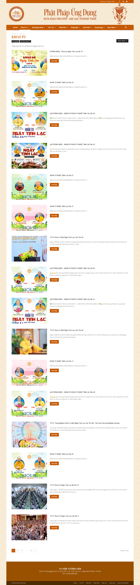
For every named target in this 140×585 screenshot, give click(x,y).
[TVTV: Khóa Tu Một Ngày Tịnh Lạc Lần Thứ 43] (29, 249)
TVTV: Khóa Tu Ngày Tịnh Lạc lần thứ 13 (64, 485)
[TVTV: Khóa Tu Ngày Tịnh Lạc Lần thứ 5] (29, 527)
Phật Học (104, 583)
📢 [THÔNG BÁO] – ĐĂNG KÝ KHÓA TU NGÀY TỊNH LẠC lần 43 (72, 268)
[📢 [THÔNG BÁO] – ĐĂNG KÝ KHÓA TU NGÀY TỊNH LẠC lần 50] (29, 125)
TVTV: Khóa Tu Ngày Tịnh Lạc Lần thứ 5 (64, 516)
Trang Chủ (15, 33)
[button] (125, 28)
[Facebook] (119, 1)
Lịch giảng (15, 41)
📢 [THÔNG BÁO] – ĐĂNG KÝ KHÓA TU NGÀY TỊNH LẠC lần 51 (72, 299)
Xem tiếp (54, 61)
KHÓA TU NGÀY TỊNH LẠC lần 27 (61, 175)
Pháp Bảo (74, 27)
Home (15, 27)
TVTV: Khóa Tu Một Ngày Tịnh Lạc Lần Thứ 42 (66, 330)
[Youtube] (126, 1)
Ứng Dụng (99, 27)
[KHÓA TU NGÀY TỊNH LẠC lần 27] (29, 187)
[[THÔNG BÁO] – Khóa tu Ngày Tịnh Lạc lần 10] (29, 63)
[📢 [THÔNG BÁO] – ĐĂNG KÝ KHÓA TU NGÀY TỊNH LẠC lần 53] (29, 156)
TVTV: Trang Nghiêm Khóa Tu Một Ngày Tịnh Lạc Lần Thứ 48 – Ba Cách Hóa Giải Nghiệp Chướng (84, 423)
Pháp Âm (62, 27)
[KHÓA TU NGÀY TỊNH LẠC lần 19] (29, 218)
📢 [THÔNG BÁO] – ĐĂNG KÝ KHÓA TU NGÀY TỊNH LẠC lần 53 (72, 144)
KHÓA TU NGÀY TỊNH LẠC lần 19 (61, 206)
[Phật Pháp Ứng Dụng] (70, 14)
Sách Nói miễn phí (122, 583)
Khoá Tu (24, 27)
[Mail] (123, 1)
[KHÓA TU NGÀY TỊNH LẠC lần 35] (29, 94)
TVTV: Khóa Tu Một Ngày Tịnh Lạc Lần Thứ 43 (66, 237)
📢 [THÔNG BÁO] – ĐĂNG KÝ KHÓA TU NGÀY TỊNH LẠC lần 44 (72, 392)
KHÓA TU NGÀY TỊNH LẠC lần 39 (61, 454)
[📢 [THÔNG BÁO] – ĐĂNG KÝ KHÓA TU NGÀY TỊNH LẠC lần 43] (29, 279)
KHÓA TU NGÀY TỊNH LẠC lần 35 (61, 82)
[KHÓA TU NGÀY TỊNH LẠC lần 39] (29, 465)
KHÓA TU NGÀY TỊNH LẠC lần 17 (61, 361)
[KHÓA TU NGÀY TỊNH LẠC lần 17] (29, 372)
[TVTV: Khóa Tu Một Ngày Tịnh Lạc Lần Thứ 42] (29, 341)
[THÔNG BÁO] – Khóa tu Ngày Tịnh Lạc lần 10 (66, 52)
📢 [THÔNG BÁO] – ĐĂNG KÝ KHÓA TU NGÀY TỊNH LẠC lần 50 (72, 113)
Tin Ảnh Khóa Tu (25, 41)
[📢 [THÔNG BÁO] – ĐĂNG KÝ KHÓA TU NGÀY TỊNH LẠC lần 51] (29, 310)
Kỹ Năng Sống (37, 27)
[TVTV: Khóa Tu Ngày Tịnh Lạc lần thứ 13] (29, 496)
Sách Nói (86, 27)
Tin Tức (51, 27)
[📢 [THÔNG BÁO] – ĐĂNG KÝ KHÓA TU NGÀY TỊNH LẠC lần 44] (29, 403)
